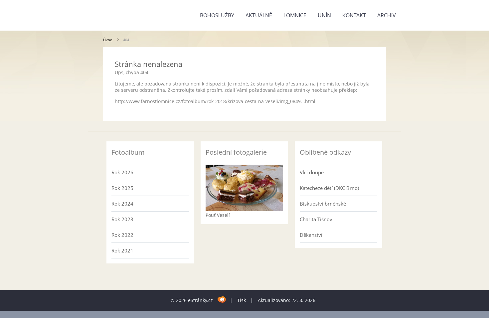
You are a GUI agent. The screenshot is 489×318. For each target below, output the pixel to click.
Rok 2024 (122, 203)
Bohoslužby (217, 15)
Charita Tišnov (316, 219)
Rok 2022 (122, 235)
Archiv (386, 15)
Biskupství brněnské (323, 203)
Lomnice (294, 15)
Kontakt (354, 15)
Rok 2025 (122, 188)
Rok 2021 (122, 250)
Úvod (107, 39)
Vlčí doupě (312, 172)
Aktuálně (258, 15)
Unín (324, 15)
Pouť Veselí (218, 215)
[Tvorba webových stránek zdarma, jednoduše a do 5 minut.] (222, 299)
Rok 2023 (122, 219)
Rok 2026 (122, 172)
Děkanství (311, 235)
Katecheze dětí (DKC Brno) (329, 188)
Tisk (241, 300)
